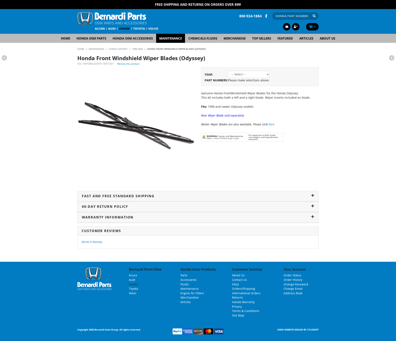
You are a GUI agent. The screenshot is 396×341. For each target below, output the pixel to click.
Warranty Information (107, 217)
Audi (112, 28)
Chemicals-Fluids (202, 38)
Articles (306, 38)
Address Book (293, 293)
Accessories (188, 280)
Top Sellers (261, 38)
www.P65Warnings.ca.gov (226, 138)
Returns (237, 297)
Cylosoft (313, 329)
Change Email (293, 289)
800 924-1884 (250, 16)
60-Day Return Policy (105, 206)
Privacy (237, 306)
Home (65, 38)
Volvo (153, 28)
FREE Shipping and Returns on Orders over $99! (198, 4)
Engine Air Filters (192, 293)
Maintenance (170, 38)
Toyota (139, 28)
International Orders (246, 293)
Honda (124, 28)
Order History (293, 280)
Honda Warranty (243, 302)
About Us (327, 38)
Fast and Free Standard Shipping (118, 196)
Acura (100, 28)
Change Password (296, 284)
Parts (183, 275)
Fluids (184, 284)
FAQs (235, 284)
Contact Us (239, 280)
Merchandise (235, 38)
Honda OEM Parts (91, 38)
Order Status (292, 275)
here (271, 124)
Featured (285, 38)
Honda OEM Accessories (133, 38)
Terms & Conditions (245, 311)
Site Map (238, 315)
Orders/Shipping (243, 289)
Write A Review (92, 242)
